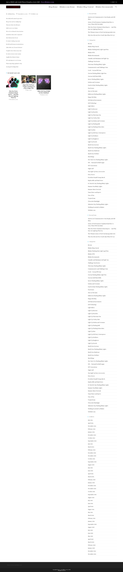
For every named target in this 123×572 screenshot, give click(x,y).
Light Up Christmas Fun (94, 115)
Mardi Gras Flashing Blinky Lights (97, 147)
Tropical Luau (91, 198)
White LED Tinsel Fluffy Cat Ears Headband (44, 92)
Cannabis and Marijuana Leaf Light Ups (98, 58)
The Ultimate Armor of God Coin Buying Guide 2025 (101, 32)
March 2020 (91, 542)
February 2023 (91, 479)
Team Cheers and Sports (94, 192)
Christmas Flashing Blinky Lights (97, 64)
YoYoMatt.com (34, 14)
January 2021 (91, 521)
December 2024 (92, 435)
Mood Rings (91, 156)
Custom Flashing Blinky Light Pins (97, 73)
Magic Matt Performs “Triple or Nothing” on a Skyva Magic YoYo (29, 86)
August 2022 (91, 497)
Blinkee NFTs (91, 52)
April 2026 (90, 423)
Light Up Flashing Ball (94, 124)
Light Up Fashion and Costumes (96, 121)
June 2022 (90, 503)
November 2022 (92, 488)
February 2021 (91, 518)
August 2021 (91, 509)
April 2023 (90, 473)
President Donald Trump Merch (96, 177)
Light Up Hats (91, 130)
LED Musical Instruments (95, 100)
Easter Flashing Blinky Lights (96, 79)
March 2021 (91, 515)
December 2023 (92, 453)
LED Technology (92, 103)
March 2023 (91, 476)
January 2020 (91, 548)
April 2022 (90, 506)
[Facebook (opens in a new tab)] (113, 2)
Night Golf (91, 168)
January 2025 (91, 432)
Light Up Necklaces (93, 136)
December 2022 (92, 485)
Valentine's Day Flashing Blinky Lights (98, 204)
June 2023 (90, 470)
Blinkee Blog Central (93, 46)
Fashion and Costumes (94, 82)
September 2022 (92, 494)
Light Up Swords (92, 141)
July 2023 (90, 467)
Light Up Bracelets (93, 112)
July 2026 (90, 420)
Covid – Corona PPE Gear (94, 70)
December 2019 (92, 551)
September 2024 (92, 441)
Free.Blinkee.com (47, 2)
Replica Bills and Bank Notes (95, 180)
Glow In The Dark (92, 91)
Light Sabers (91, 106)
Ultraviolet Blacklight (94, 201)
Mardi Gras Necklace (93, 153)
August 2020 (91, 527)
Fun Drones (91, 88)
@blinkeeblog (11, 14)
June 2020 (90, 533)
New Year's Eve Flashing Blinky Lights (98, 159)
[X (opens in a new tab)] (111, 2)
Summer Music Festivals (94, 189)
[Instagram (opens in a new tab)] (116, 2)
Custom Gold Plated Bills (94, 76)
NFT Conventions (92, 165)
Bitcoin (90, 43)
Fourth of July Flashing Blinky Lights (98, 85)
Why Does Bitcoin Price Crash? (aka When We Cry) (101, 35)
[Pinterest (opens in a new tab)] (115, 2)
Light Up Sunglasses (93, 138)
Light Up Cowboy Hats (94, 118)
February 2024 (91, 450)
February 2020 (91, 545)
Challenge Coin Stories (94, 61)
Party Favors (91, 174)
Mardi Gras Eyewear (93, 144)
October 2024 (91, 438)
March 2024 (91, 447)
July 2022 (90, 500)
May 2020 (90, 536)
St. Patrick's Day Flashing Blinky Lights (98, 183)
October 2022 (91, 491)
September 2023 (92, 461)
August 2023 (91, 464)
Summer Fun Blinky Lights (95, 186)
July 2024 (90, 444)
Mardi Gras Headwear (94, 150)
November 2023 (92, 456)
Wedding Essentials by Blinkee (96, 207)
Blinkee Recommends (93, 55)
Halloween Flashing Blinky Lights (97, 94)
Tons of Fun (91, 195)
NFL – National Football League (96, 162)
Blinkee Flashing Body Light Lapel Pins (98, 49)
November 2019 (92, 554)
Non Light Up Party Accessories (96, 171)
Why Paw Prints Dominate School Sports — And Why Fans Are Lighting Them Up (13, 94)
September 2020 (92, 524)
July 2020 (90, 530)
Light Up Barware (92, 109)
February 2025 (91, 429)
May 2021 (90, 512)
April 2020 (90, 539)
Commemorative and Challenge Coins (98, 67)
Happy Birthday (92, 97)
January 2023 (91, 482)
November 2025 (92, 426)
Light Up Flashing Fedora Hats (96, 127)
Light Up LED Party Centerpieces (97, 133)
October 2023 (91, 458)
